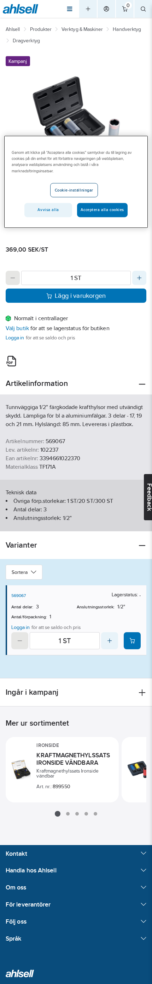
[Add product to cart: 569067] (132, 640)
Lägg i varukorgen (80, 295)
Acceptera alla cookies (102, 210)
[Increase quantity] (139, 278)
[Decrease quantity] (13, 278)
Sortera (20, 572)
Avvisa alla (48, 210)
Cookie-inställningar (74, 190)
